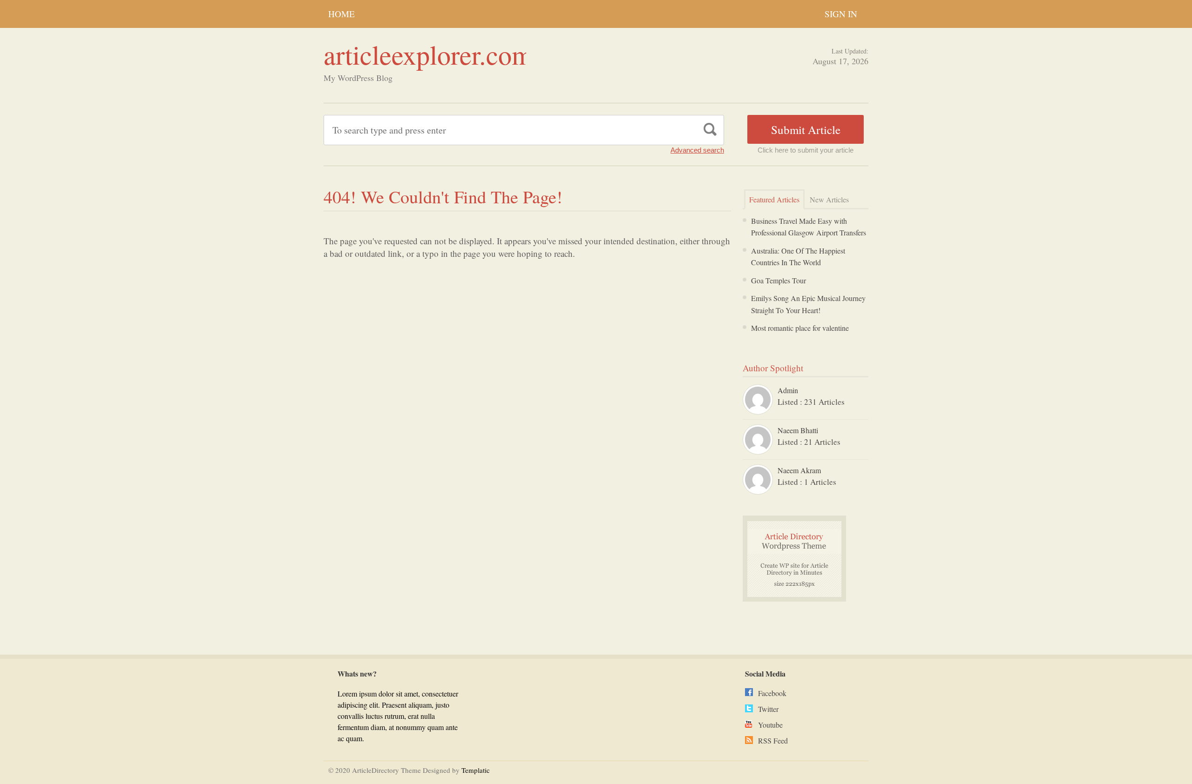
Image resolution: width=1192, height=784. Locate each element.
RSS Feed (773, 740)
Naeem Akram (799, 470)
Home (341, 14)
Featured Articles (774, 199)
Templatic (475, 770)
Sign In (841, 14)
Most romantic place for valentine (800, 328)
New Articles (829, 199)
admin (788, 390)
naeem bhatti (798, 430)
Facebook (772, 693)
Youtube (770, 725)
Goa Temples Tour (778, 280)
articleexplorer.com (428, 54)
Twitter (768, 709)
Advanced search (697, 150)
